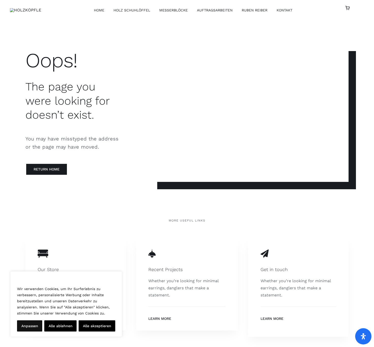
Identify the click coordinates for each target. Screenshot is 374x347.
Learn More (159, 319)
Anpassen (29, 326)
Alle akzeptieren (97, 326)
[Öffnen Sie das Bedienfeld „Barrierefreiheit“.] (363, 336)
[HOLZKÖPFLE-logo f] (25, 10)
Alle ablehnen (61, 326)
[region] (66, 304)
